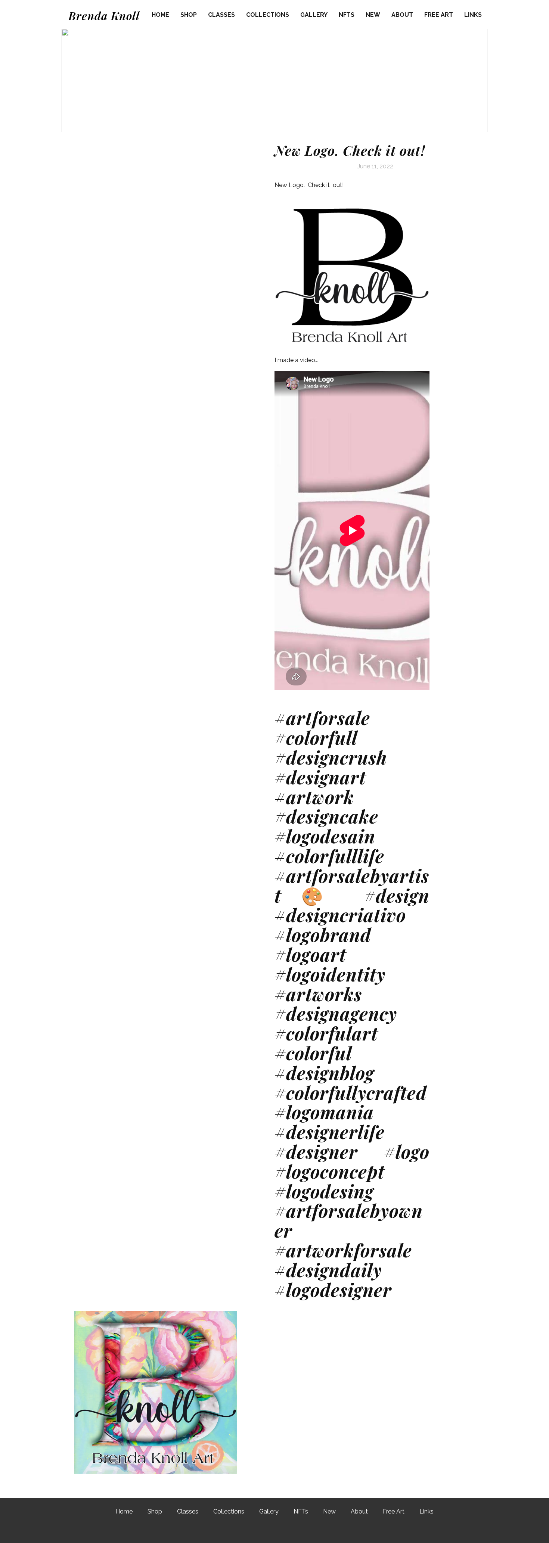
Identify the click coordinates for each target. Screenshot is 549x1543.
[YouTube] (313, 1531)
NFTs (346, 14)
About (402, 14)
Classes (221, 14)
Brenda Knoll (104, 15)
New (373, 14)
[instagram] (293, 1531)
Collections (267, 14)
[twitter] (273, 1531)
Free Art (438, 14)
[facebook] (253, 1531)
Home (160, 14)
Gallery (314, 14)
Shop (188, 14)
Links (473, 14)
